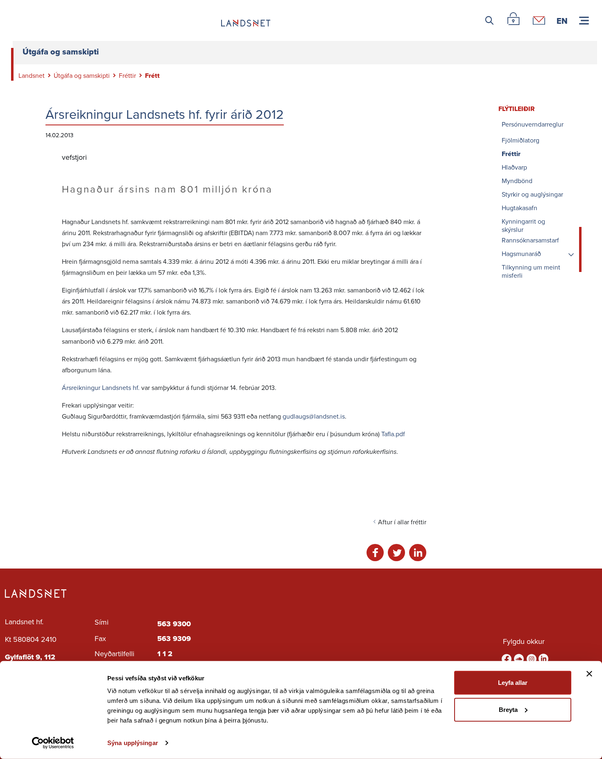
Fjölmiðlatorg (520, 140)
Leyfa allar (512, 682)
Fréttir (127, 75)
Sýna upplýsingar (132, 742)
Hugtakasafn (519, 208)
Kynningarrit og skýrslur (523, 226)
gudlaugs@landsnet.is (314, 416)
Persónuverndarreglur (533, 124)
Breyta (508, 709)
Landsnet (31, 75)
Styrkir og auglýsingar (532, 194)
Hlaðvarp (514, 167)
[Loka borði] (589, 674)
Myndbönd (517, 181)
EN (562, 20)
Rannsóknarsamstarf (530, 240)
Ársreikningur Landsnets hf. (101, 387)
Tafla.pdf (393, 434)
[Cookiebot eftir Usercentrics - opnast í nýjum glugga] (53, 743)
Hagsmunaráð (521, 254)
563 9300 (174, 624)
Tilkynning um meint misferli (531, 271)
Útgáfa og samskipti (82, 75)
